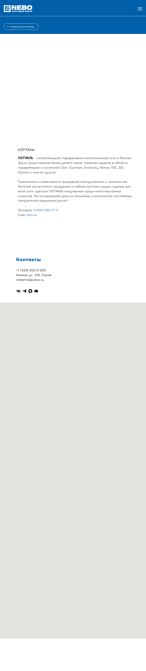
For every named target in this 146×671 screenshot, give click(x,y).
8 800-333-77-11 (46, 210)
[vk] (18, 291)
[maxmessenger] (30, 291)
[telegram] (24, 291)
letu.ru (32, 215)
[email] (36, 291)
